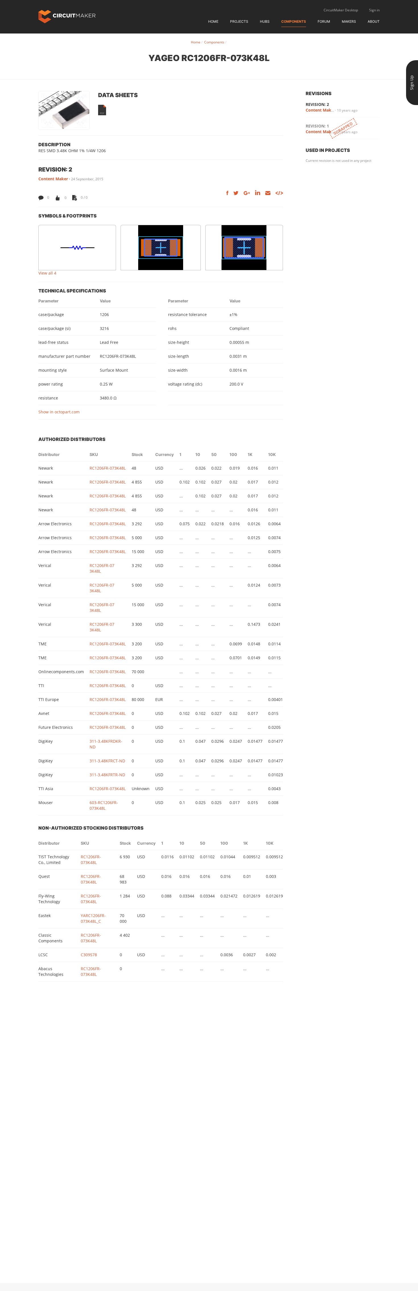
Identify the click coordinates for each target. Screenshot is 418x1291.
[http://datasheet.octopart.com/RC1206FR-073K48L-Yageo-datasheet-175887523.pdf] (102, 110)
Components (293, 21)
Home (213, 21)
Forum (324, 21)
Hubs (265, 21)
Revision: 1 (317, 126)
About (374, 21)
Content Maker (53, 178)
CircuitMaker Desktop (341, 10)
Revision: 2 (317, 104)
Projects (239, 21)
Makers (349, 21)
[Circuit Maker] (67, 16)
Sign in (374, 10)
